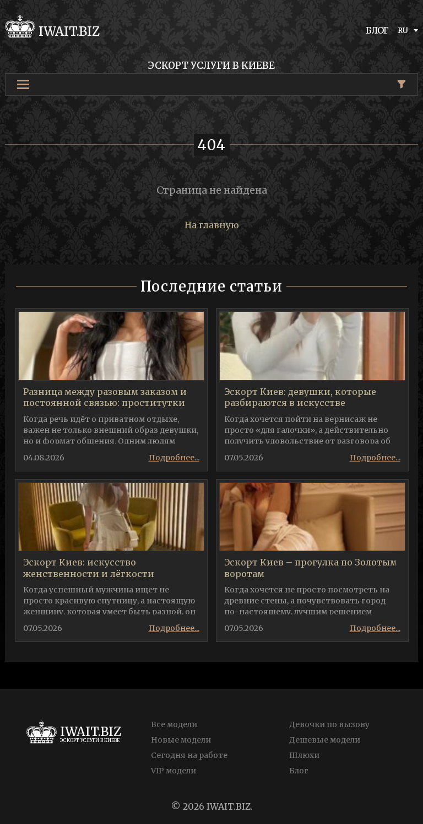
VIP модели (173, 771)
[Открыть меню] (23, 84)
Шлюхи (304, 755)
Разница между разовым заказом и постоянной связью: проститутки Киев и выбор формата (105, 403)
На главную (212, 224)
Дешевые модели (324, 740)
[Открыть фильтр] (401, 84)
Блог (298, 771)
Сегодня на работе (189, 755)
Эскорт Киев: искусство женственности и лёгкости (88, 568)
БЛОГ (377, 30)
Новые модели (181, 740)
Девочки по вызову (329, 724)
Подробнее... (174, 458)
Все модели (174, 724)
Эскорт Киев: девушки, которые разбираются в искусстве (300, 397)
